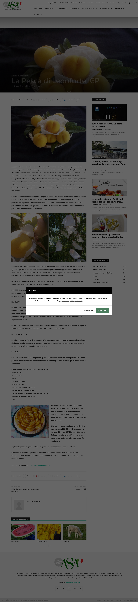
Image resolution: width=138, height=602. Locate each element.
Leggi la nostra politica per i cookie (70, 301)
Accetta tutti (102, 310)
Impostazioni (88, 310)
